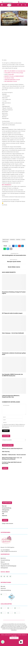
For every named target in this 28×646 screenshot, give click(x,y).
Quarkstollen (11, 74)
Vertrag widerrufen (5, 564)
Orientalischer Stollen (9, 78)
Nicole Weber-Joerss (14, 267)
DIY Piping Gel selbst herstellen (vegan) (12, 313)
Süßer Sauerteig (5, 451)
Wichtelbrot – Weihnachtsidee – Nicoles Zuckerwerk (14, 454)
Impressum (4, 515)
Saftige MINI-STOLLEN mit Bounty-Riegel (13, 72)
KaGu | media (14, 636)
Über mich (4, 506)
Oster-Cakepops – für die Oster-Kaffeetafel (13, 333)
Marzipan (18, 239)
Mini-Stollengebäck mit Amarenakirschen (14, 255)
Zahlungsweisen (5, 509)
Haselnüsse (12, 239)
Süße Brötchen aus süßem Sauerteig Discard (12, 448)
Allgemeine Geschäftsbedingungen (8, 565)
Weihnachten (5, 241)
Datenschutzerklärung (6, 590)
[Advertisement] (14, 44)
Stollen (23, 239)
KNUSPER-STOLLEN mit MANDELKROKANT (14, 76)
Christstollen (5, 239)
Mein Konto (3, 558)
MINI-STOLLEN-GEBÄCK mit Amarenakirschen (14, 71)
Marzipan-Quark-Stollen (14, 261)
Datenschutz (5, 511)
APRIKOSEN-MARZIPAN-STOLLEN (12, 79)
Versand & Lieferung (6, 508)
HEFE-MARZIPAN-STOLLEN (10, 81)
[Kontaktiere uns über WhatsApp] (2, 643)
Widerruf (3, 562)
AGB (3, 513)
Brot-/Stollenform (6, 184)
